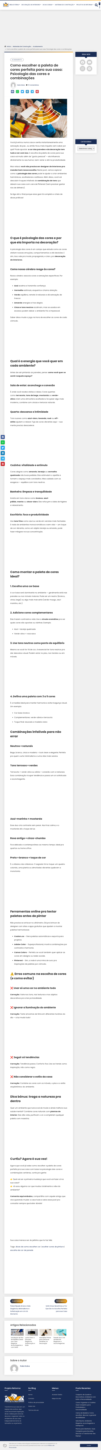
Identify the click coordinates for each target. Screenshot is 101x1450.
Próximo (60, 1301)
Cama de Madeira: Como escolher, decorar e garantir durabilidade (86, 1415)
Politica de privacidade (36, 1402)
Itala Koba (21, 85)
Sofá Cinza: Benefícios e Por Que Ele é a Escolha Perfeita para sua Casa (56, 1308)
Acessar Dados (57, 1395)
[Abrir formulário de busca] (96, 5)
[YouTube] (89, 62)
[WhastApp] (17, 91)
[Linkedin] (27, 91)
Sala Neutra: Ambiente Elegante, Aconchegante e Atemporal (85, 1423)
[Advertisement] (50, 29)
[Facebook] (12, 91)
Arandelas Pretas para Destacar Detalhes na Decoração (45, 1340)
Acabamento (38, 46)
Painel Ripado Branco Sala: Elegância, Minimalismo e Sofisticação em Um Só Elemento (20, 1310)
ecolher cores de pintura (53, 1246)
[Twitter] (22, 91)
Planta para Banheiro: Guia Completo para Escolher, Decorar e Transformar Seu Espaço (85, 1432)
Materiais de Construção (22, 46)
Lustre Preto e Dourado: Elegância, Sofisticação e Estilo (30, 1341)
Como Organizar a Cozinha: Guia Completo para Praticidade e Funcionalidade (86, 1406)
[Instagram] (82, 68)
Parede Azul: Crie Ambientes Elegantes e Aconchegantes (59, 1340)
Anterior (17, 1301)
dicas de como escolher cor (28, 1246)
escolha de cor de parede (21, 1250)
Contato (31, 1398)
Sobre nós (31, 1406)
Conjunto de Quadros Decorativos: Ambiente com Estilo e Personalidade (86, 1397)
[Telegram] (32, 91)
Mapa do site (56, 1398)
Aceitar (89, 1445)
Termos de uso (33, 1410)
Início (9, 46)
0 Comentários (33, 85)
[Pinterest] (37, 91)
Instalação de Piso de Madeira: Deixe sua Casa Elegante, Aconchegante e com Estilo (17, 1342)
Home (30, 1395)
